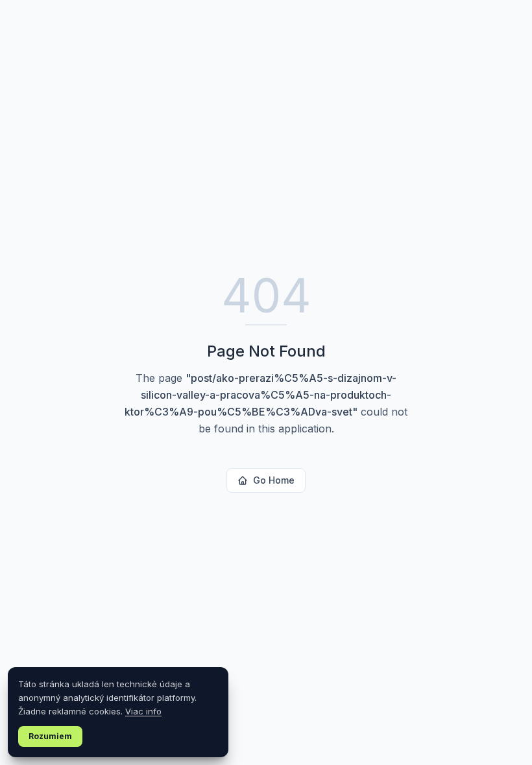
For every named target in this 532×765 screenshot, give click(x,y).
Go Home (274, 480)
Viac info (143, 711)
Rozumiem (50, 736)
